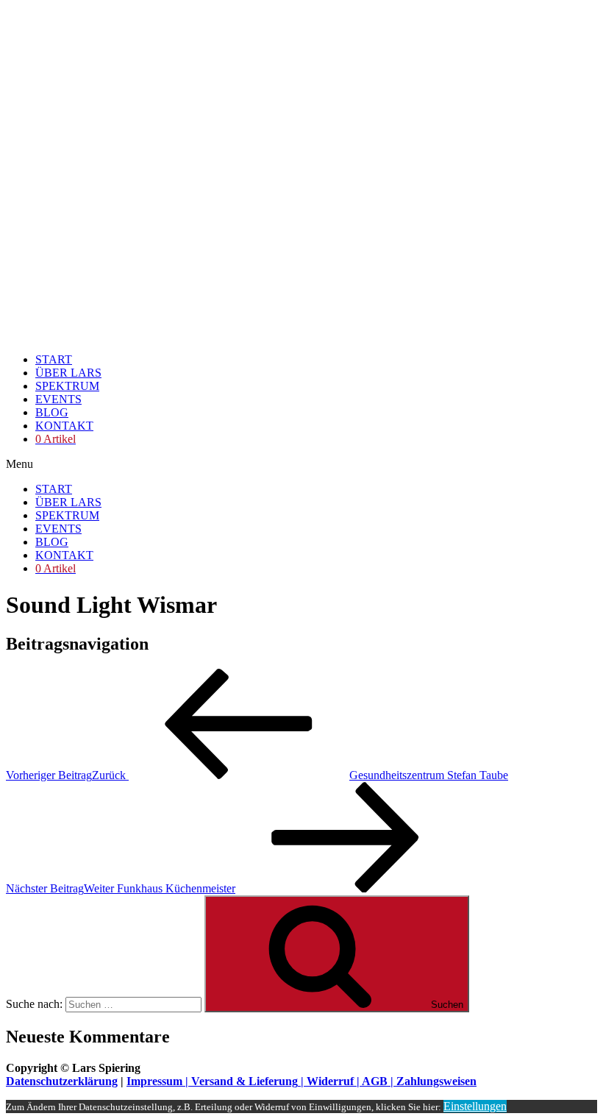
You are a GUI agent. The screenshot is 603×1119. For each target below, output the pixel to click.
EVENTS (58, 399)
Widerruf (330, 1081)
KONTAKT (64, 425)
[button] (301, 464)
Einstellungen (475, 1106)
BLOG (51, 412)
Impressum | (158, 1081)
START (53, 359)
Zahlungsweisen (436, 1081)
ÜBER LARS (68, 372)
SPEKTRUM (67, 386)
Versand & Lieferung (244, 1081)
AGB (375, 1081)
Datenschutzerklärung (62, 1081)
